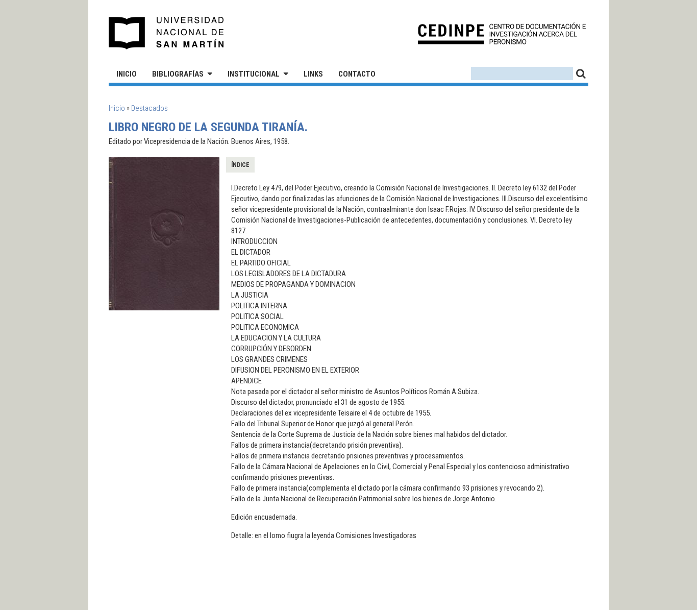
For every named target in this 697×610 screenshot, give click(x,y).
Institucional (254, 74)
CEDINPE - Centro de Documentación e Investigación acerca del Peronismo (502, 33)
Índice (240, 164)
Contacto (357, 74)
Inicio (126, 74)
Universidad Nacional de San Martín (167, 33)
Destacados (149, 108)
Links (313, 74)
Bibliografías (178, 74)
